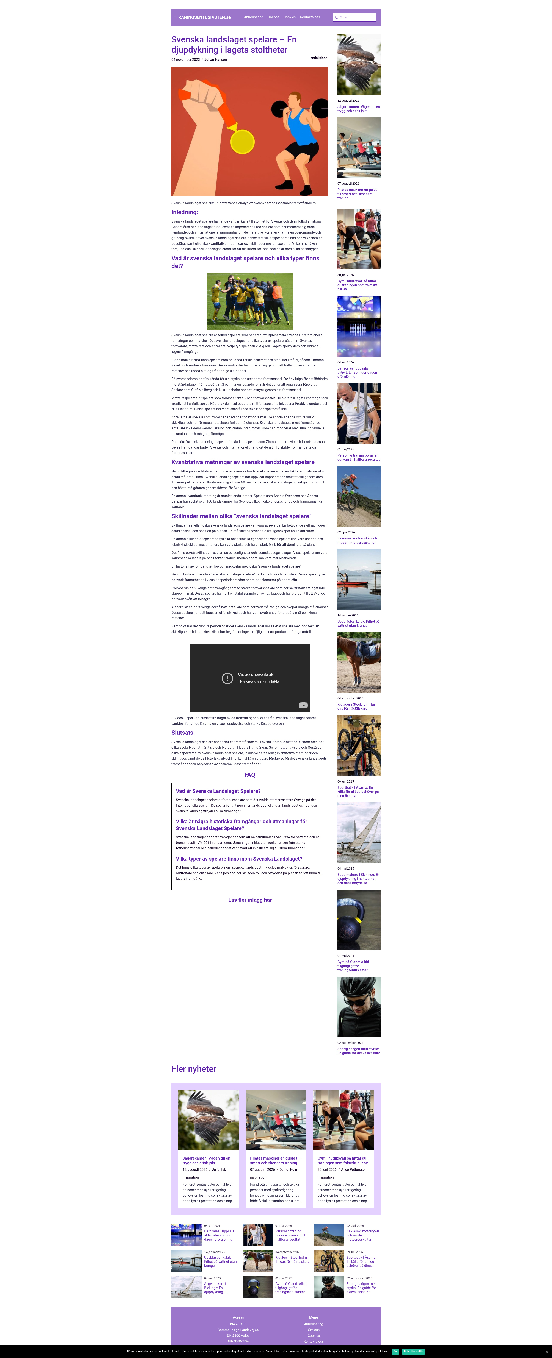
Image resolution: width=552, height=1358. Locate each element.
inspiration (191, 1177)
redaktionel (319, 58)
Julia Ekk (219, 1170)
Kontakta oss (310, 17)
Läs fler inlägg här (250, 900)
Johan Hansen (215, 60)
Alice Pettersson (354, 1170)
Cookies (290, 17)
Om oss (273, 17)
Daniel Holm (288, 1170)
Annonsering (253, 17)
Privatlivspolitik (413, 1351)
